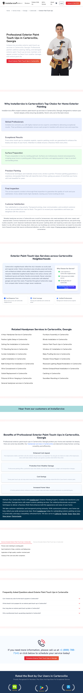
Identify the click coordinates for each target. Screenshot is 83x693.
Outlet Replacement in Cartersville (14, 373)
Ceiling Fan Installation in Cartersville (15, 344)
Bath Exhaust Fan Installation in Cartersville (17, 364)
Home (8, 11)
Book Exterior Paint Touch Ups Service (66, 287)
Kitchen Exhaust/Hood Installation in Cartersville (61, 369)
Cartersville (33, 11)
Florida (64, 514)
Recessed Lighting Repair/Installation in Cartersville (62, 364)
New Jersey (7, 516)
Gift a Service (44, 3)
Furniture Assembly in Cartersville (55, 335)
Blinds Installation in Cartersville (55, 339)
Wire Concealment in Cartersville (13, 369)
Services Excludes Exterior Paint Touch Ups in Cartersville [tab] (48, 542)
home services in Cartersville (65, 227)
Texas (70, 514)
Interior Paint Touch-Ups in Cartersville (57, 344)
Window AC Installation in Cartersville (57, 349)
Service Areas (16, 11)
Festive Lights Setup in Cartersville (14, 339)
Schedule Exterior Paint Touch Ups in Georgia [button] (41, 658)
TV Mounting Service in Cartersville (14, 349)
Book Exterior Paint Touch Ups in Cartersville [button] (24, 61)
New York (76, 514)
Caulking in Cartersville (51, 373)
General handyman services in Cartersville (17, 383)
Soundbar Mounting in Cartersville (55, 378)
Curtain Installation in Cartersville (13, 354)
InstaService (34, 500)
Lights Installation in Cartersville (13, 359)
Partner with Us (35, 3)
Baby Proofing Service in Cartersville (56, 354)
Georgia (25, 11)
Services (18, 3)
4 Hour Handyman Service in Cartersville (16, 335)
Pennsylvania (16, 516)
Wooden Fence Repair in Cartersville (56, 359)
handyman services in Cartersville (40, 444)
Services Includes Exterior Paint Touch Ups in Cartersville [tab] (16, 542)
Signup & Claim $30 (73, 3)
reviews (27, 3)
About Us (52, 3)
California (57, 514)
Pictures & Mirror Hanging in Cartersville (16, 378)
